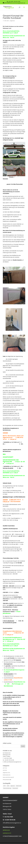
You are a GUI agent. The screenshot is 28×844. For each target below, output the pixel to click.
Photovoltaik (6, 779)
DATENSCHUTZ (7, 833)
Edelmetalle (6, 775)
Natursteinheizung (7, 777)
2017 (4, 768)
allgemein (12, 20)
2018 (4, 770)
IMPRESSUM (6, 830)
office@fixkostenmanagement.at (11, 705)
